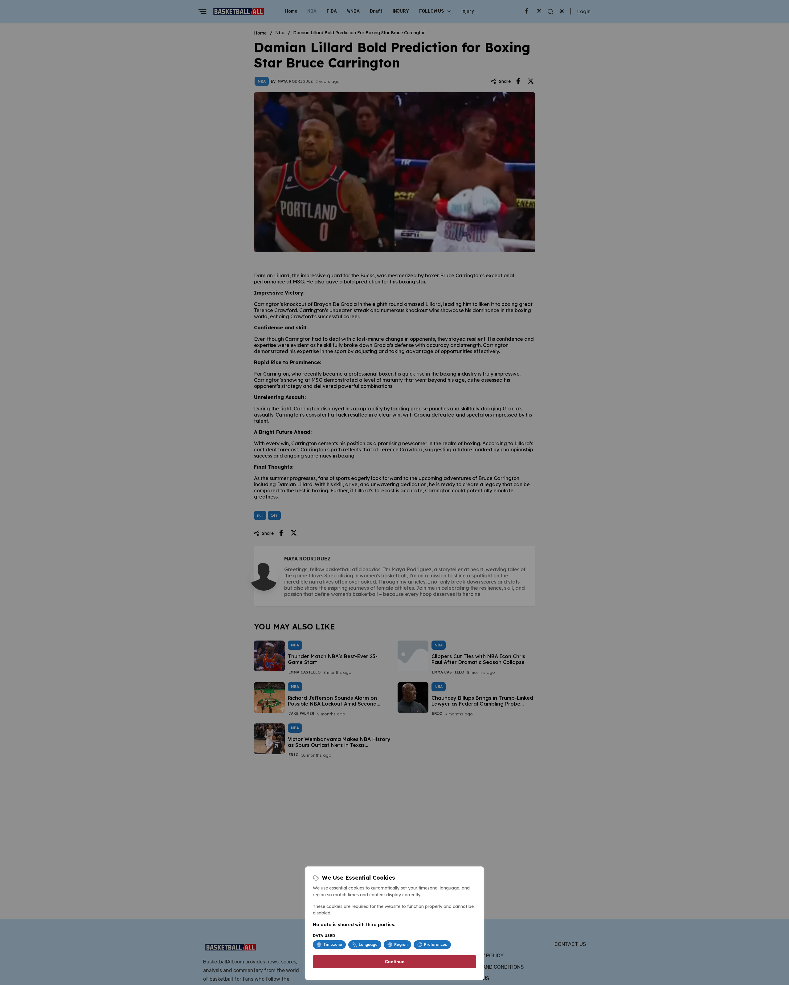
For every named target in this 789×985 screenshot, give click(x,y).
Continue (394, 961)
